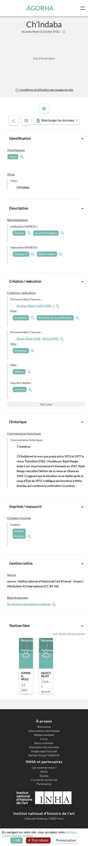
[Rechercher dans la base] (54, 604)
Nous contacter (44, 743)
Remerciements (44, 735)
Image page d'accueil (44, 751)
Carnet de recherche (44, 780)
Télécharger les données (57, 120)
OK (18, 840)
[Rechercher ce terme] (22, 156)
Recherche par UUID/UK (44, 755)
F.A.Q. (44, 739)
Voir (46, 404)
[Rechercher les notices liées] (63, 31)
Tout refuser (40, 840)
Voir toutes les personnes (69, 633)
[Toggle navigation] (83, 8)
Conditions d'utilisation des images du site (46, 89)
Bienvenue (44, 727)
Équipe (44, 776)
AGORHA (40, 8)
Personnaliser (66, 840)
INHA (44, 772)
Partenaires (44, 784)
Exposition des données (44, 747)
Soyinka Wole (41, 31)
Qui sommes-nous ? (44, 768)
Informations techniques (44, 731)
